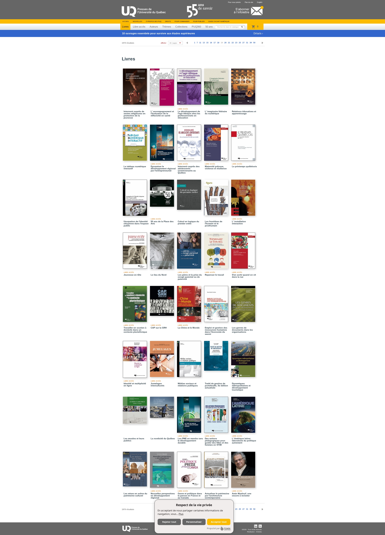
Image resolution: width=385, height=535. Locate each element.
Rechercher (243, 27)
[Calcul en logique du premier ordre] (189, 193)
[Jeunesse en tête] (135, 249)
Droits (168, 21)
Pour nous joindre (234, 2)
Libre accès (139, 26)
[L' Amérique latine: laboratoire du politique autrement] (243, 413)
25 (240, 43)
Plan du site (249, 2)
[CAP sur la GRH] (162, 299)
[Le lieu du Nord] (162, 249)
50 (254, 43)
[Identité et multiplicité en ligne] (135, 358)
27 (243, 43)
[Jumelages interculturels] (162, 358)
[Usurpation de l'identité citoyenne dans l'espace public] (135, 196)
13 (204, 43)
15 (207, 43)
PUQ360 (196, 26)
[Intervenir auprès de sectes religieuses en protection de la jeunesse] (135, 85)
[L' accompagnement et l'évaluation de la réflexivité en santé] (162, 85)
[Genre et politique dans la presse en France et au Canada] (189, 468)
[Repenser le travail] (216, 249)
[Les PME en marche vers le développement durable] (189, 413)
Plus (181, 514)
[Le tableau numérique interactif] (135, 141)
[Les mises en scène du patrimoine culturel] (135, 467)
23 (236, 43)
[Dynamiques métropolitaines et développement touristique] (243, 358)
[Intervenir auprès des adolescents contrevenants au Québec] (189, 141)
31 (247, 43)
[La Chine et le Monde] (189, 303)
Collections (181, 26)
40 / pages (173, 43)
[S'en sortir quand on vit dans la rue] (243, 249)
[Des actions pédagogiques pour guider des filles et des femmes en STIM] (216, 413)
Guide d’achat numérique (218, 21)
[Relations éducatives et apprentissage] (243, 85)
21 (229, 43)
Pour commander (182, 21)
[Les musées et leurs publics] (135, 408)
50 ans (209, 26)
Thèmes (166, 26)
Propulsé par (213, 528)
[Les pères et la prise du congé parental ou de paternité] (189, 249)
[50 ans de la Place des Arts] (162, 191)
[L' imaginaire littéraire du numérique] (216, 85)
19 (222, 43)
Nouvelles (137, 21)
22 (233, 43)
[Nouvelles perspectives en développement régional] (162, 468)
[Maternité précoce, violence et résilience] (216, 141)
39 (251, 43)
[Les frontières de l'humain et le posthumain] (216, 196)
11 (200, 43)
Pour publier (199, 21)
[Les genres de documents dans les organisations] (243, 303)
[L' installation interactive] (243, 196)
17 (215, 43)
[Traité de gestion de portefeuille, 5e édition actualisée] (216, 354)
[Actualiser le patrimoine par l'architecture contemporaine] (216, 468)
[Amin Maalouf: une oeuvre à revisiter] (243, 468)
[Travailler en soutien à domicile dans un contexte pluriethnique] (135, 303)
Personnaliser (194, 521)
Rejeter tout (169, 521)
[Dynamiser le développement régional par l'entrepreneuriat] (162, 141)
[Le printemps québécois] (243, 141)
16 (211, 43)
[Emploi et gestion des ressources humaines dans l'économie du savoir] (216, 303)
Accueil (125, 21)
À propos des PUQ (153, 21)
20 (225, 43)
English (259, 2)
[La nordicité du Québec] (162, 406)
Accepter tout (219, 521)
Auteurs (154, 26)
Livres (125, 26)
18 (218, 43)
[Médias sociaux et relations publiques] (189, 358)
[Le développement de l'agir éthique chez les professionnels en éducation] (189, 85)
